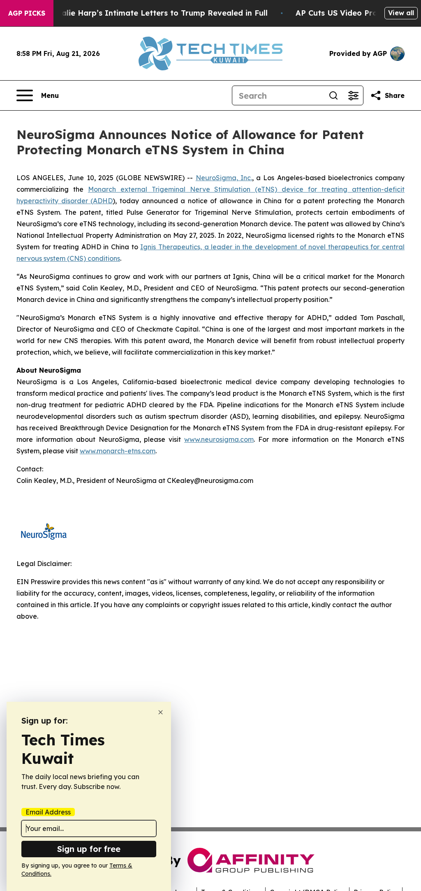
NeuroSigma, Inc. (224, 178)
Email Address (48, 812)
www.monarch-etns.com (117, 451)
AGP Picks (26, 13)
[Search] (333, 95)
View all (401, 13)
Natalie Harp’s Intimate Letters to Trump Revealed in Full (157, 13)
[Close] (160, 712)
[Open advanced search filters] (353, 95)
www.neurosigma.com (219, 439)
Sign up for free (88, 849)
